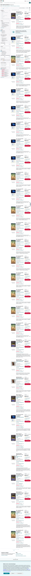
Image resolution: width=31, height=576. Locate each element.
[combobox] (16, 2)
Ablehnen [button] (13, 573)
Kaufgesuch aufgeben (4, 555)
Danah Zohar (18, 57)
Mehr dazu (2, 27)
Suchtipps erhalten (18, 553)
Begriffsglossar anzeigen (19, 554)
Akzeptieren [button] (6, 573)
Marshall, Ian (18, 14)
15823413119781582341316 (20, 43)
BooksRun (20, 21)
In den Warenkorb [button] (27, 18)
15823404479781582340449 (20, 178)
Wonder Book (20, 404)
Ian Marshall (22, 57)
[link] (29, 8)
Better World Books (21, 349)
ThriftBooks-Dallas (21, 96)
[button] (1, 8)
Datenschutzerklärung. (8, 571)
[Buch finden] (30, 2)
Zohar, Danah (18, 38)
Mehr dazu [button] (2, 77)
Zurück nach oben (15, 559)
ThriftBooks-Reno (21, 130)
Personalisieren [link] (20, 573)
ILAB (22, 408)
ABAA (21, 408)
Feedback (30, 204)
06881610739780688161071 (20, 19)
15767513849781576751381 (20, 366)
